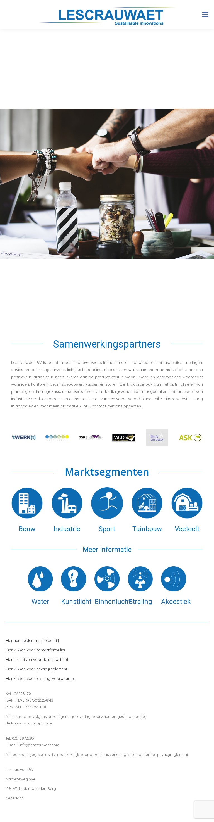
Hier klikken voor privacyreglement (36, 669)
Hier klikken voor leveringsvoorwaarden (41, 678)
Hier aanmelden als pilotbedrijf (32, 640)
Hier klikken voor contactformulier (35, 650)
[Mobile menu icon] (205, 14)
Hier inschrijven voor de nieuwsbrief (37, 659)
